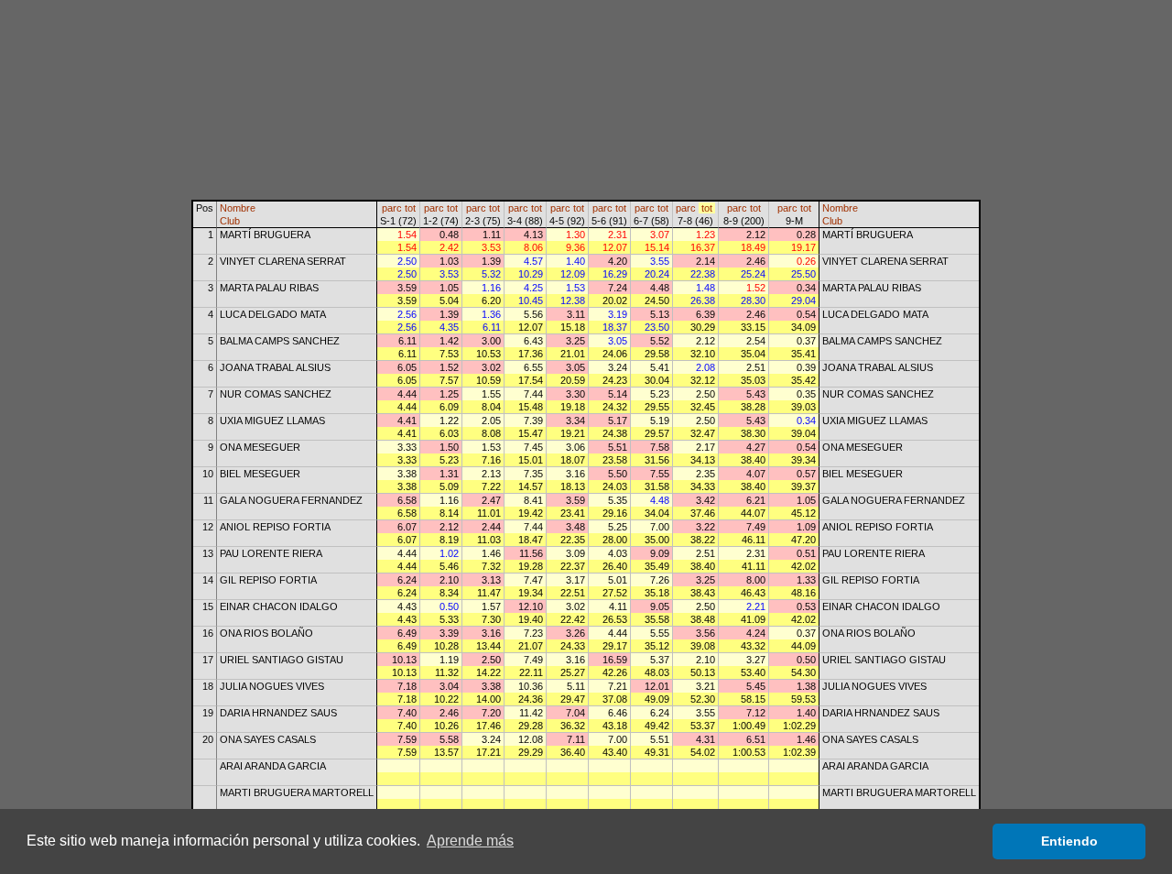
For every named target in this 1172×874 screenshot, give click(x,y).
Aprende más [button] (470, 840)
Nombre (237, 207)
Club (230, 220)
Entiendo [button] (1069, 841)
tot (410, 207)
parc (392, 207)
